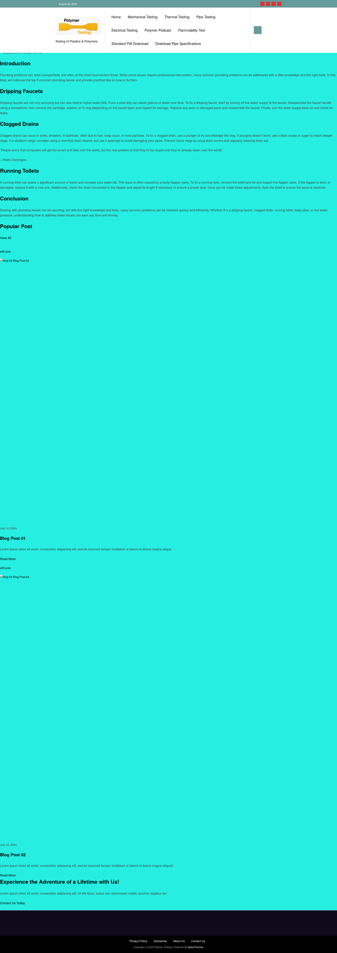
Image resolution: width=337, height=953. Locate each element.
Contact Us (198, 941)
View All (5, 237)
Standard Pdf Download (129, 43)
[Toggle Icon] (258, 30)
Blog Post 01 (13, 538)
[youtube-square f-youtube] (279, 4)
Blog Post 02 (13, 855)
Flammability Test (191, 30)
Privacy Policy (138, 941)
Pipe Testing (205, 16)
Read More (8, 558)
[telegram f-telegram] (274, 4)
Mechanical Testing (142, 16)
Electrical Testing (124, 30)
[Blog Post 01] (168, 390)
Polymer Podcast (158, 30)
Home (116, 16)
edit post (5, 251)
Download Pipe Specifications (178, 43)
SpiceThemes (195, 947)
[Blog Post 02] (168, 706)
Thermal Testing (176, 16)
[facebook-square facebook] (262, 4)
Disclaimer (160, 941)
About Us (179, 941)
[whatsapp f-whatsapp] (268, 4)
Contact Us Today (12, 903)
